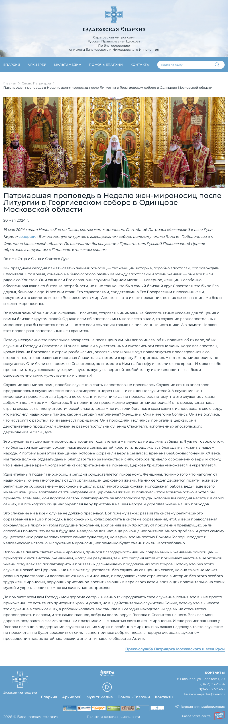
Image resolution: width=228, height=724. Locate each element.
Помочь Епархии (134, 697)
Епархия (11, 65)
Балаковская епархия (114, 30)
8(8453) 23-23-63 (212, 689)
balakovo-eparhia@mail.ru (204, 694)
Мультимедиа (67, 65)
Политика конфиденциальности (113, 717)
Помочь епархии (106, 65)
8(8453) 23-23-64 (212, 684)
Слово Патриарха (36, 83)
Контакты (140, 65)
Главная (9, 83)
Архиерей (37, 65)
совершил (28, 236)
